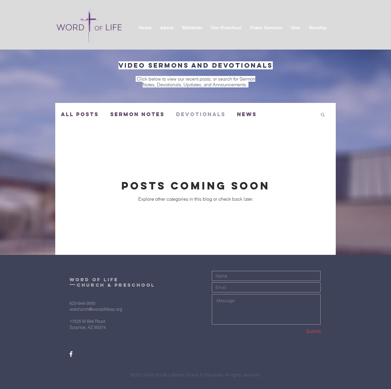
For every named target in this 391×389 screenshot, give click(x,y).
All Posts (80, 114)
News (247, 114)
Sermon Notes (137, 114)
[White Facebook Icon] (71, 354)
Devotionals (201, 114)
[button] (322, 115)
